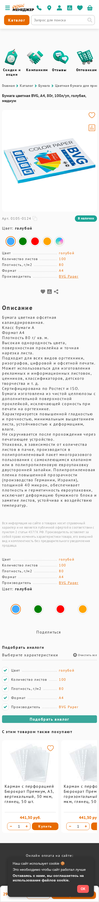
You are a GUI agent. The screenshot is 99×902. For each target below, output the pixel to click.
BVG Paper (68, 276)
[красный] (35, 241)
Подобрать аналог (49, 719)
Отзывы (59, 70)
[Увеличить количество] (26, 826)
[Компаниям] (35, 57)
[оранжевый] (47, 241)
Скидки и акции (12, 72)
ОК (83, 889)
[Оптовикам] (85, 57)
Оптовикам (86, 70)
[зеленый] (23, 241)
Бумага (44, 85)
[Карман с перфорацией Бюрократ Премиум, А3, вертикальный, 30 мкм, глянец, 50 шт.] (30, 782)
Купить (45, 826)
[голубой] (11, 241)
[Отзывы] (61, 57)
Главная (8, 85)
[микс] (59, 241)
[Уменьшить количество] (10, 826)
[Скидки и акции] (11, 57)
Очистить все (87, 655)
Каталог (26, 85)
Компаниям (37, 70)
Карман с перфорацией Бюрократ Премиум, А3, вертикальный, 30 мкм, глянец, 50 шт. (29, 794)
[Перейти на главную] (23, 10)
